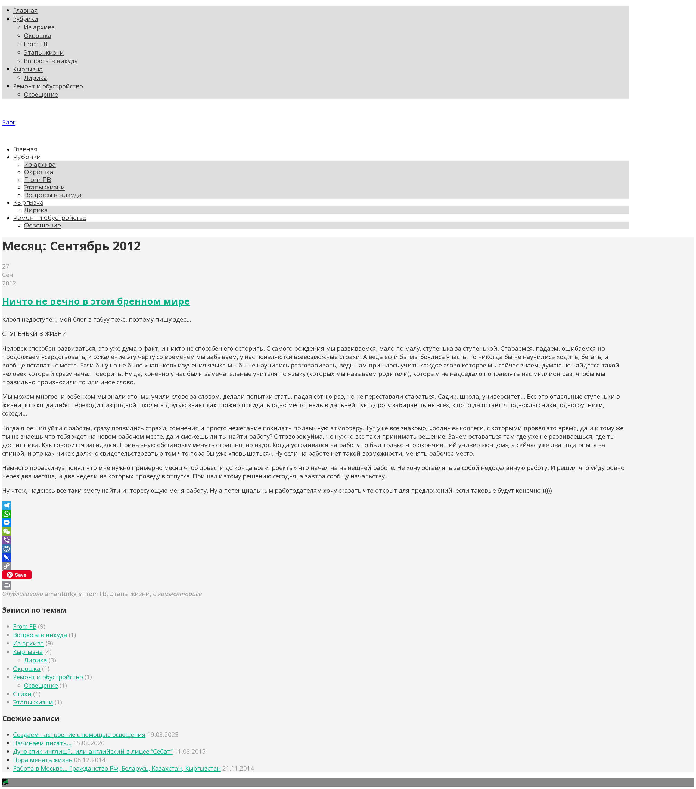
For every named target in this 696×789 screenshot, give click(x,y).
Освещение (41, 685)
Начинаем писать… (42, 743)
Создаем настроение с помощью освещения (79, 734)
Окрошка (27, 668)
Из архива (28, 643)
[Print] (315, 585)
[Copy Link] (315, 566)
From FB (24, 626)
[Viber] (315, 540)
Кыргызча (28, 651)
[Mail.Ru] (315, 548)
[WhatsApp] (315, 514)
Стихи (22, 694)
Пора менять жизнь (42, 760)
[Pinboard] (315, 557)
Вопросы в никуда (40, 635)
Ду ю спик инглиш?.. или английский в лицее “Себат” (93, 751)
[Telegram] (315, 505)
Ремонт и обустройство (48, 677)
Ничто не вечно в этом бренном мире (96, 301)
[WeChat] (315, 531)
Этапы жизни (33, 702)
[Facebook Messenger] (315, 522)
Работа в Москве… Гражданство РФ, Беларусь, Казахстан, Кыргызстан (117, 768)
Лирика (35, 660)
